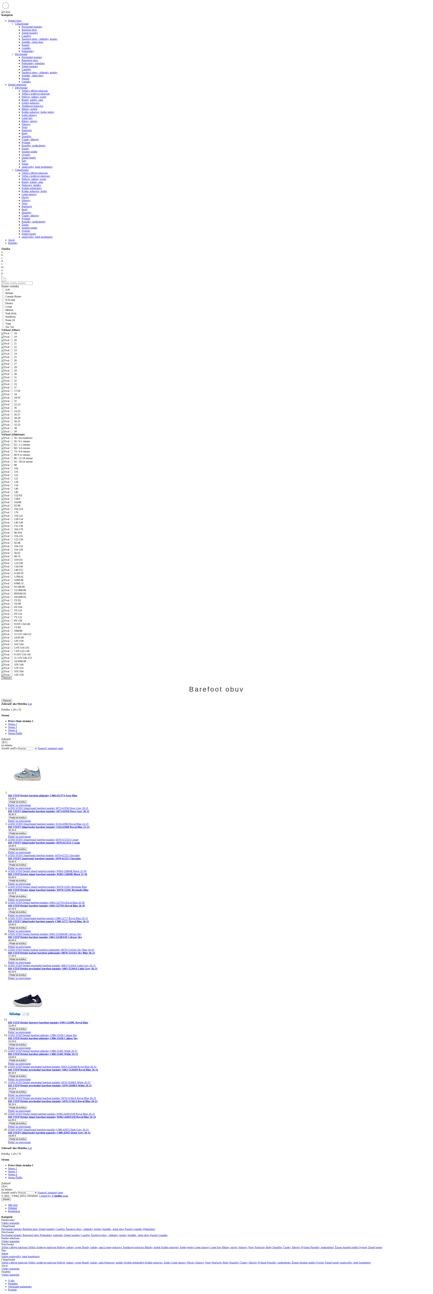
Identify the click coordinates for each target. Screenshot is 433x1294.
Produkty (13, 1283)
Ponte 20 (10, 320)
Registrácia (14, 1211)
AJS (7, 289)
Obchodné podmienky (20, 1286)
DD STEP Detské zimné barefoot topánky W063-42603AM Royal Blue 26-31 (52, 1117)
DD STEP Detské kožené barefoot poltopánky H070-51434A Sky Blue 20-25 (51, 952)
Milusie (9, 310)
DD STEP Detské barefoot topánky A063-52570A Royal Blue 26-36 (46, 905)
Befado (9, 293)
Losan (8, 306)
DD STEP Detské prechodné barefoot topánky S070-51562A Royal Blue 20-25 (52, 1101)
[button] (19, 805)
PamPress (10, 316)
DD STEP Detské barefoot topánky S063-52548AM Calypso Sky (45, 937)
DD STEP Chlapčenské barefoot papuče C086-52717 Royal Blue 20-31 (48, 921)
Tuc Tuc (9, 326)
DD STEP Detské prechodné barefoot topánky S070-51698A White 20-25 (50, 1085)
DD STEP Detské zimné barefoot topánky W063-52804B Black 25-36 (47, 874)
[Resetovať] (3, 279)
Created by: (53, 1195)
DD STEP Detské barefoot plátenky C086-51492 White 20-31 (43, 1054)
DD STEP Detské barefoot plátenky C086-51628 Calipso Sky (43, 1038)
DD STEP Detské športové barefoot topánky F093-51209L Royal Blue (48, 1022)
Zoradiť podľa (9, 748)
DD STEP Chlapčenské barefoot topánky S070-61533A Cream (44, 842)
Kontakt (12, 1289)
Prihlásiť (12, 1208)
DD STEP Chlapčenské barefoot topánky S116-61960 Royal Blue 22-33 (48, 827)
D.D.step (10, 299)
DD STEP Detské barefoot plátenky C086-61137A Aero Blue (42, 795)
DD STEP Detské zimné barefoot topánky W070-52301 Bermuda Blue (48, 889)
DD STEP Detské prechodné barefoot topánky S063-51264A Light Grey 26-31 (52, 968)
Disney (9, 303)
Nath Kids (10, 313)
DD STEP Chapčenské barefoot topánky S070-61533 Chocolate (44, 858)
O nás (11, 1280)
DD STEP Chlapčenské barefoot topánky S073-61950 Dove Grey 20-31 (48, 811)
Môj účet (13, 1205)
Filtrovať (7, 678)
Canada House (13, 296)
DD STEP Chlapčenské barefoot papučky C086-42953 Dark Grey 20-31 (49, 1132)
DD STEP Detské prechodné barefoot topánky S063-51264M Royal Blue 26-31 (53, 1069)
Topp (8, 323)
